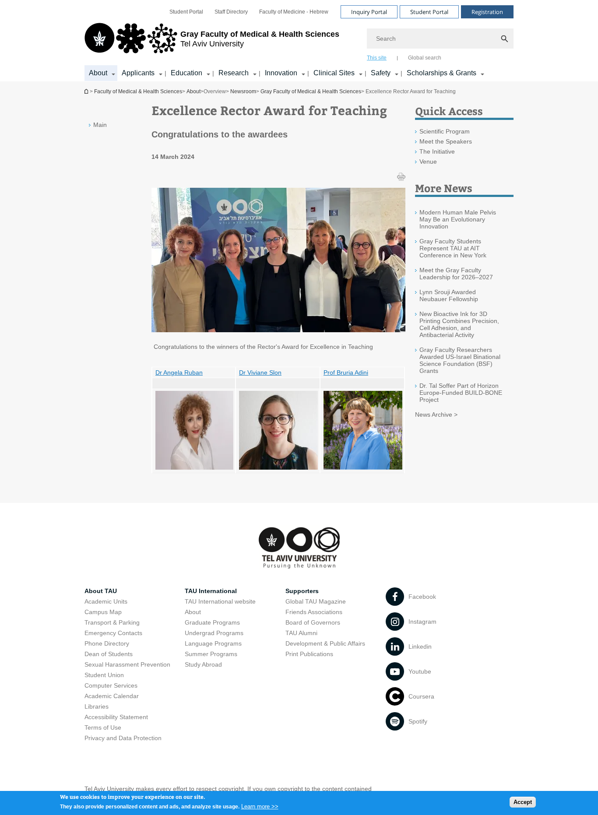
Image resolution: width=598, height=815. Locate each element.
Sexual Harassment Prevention (127, 664)
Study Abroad (203, 664)
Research (233, 73)
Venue (428, 161)
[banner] (299, 40)
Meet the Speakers (445, 141)
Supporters (302, 590)
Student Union (104, 674)
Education (186, 73)
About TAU (100, 590)
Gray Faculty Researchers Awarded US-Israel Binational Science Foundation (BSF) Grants (459, 360)
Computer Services (110, 685)
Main (100, 124)
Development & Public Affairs (325, 643)
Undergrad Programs (214, 632)
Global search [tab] (424, 58)
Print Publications (309, 653)
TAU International (211, 590)
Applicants (138, 73)
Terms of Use (102, 727)
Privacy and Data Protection (123, 737)
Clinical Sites (334, 73)
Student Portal (186, 12)
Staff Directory (231, 12)
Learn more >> (259, 806)
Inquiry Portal (369, 12)
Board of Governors (312, 622)
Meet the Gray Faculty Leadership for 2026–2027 (456, 274)
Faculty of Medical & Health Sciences (138, 91)
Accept (523, 802)
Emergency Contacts (113, 632)
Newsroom (243, 91)
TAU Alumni (301, 632)
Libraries (96, 706)
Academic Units (105, 601)
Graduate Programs (212, 622)
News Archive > (436, 414)
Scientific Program (444, 131)
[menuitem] (186, 12)
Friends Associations (313, 611)
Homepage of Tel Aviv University (87, 91)
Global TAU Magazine (315, 601)
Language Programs (213, 643)
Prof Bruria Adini (346, 372)
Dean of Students (108, 653)
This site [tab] (377, 58)
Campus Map (103, 611)
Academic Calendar (111, 695)
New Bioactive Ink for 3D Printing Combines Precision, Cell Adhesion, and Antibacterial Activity (459, 324)
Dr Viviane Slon (260, 372)
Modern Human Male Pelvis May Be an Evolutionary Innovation (457, 219)
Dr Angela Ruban (179, 372)
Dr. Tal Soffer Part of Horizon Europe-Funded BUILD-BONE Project (460, 392)
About (98, 73)
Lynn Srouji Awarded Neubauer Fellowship (448, 295)
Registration (487, 12)
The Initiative (437, 151)
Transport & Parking (112, 622)
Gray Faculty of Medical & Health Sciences (310, 91)
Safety (380, 73)
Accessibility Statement (116, 716)
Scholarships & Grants (441, 73)
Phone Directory (106, 643)
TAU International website (220, 601)
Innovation (281, 73)
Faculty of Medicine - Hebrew (293, 12)
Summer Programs (211, 653)
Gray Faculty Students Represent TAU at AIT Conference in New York (452, 248)
